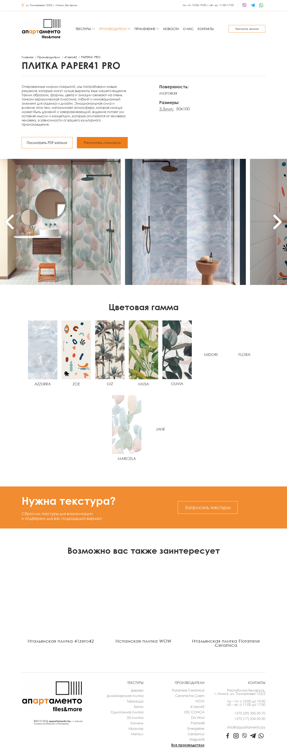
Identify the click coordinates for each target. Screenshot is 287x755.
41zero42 (197, 706)
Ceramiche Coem (189, 695)
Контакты (206, 29)
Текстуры (83, 29)
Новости (171, 29)
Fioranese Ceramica (188, 690)
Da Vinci (197, 717)
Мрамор (136, 728)
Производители (112, 29)
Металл (137, 734)
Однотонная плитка (127, 712)
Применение (144, 29)
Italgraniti (197, 739)
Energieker (195, 728)
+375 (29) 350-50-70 (249, 713)
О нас (188, 29)
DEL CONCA (194, 712)
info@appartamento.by (246, 727)
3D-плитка (135, 717)
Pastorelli (197, 723)
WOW (199, 701)
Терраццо (135, 701)
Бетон (139, 706)
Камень (137, 723)
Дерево (137, 690)
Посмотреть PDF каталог (47, 143)
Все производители (187, 745)
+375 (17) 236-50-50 (249, 718)
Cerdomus (196, 734)
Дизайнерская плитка (125, 695)
